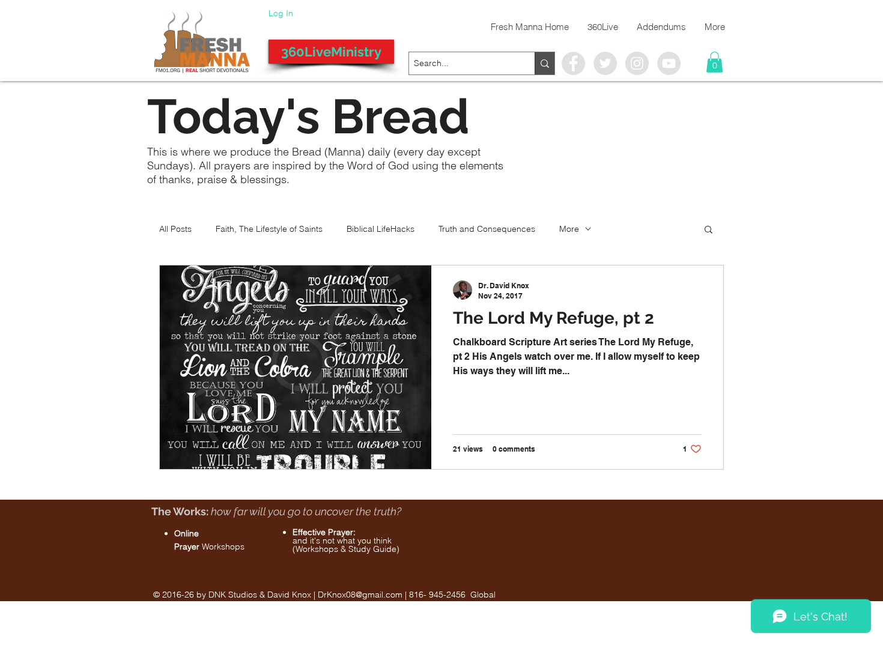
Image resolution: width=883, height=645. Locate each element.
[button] (714, 62)
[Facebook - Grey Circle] (573, 63)
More (569, 228)
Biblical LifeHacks (380, 228)
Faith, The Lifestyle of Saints (269, 228)
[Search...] (544, 63)
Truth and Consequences (486, 228)
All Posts (175, 228)
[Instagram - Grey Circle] (637, 63)
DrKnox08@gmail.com (360, 594)
